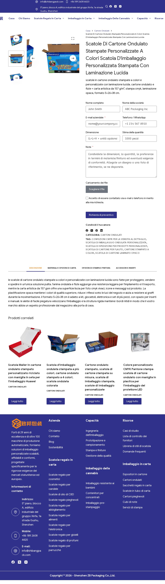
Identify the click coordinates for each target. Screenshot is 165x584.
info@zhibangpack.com (51, 1)
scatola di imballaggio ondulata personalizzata (116, 242)
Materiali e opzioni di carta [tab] (62, 268)
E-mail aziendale (94, 117)
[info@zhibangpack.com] (36, 1)
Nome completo (95, 102)
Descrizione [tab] (35, 268)
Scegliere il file (97, 189)
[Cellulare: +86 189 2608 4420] (15, 536)
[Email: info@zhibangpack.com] (15, 551)
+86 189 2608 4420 (80, 1)
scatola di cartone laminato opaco (117, 253)
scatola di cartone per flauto (104, 249)
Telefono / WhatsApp (134, 117)
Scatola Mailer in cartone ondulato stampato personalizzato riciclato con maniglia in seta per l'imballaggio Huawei (24, 373)
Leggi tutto (17, 401)
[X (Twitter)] (115, 6)
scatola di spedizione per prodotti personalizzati (116, 246)
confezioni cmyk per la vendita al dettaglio (119, 239)
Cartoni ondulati (111, 235)
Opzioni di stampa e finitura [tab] (96, 268)
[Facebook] (110, 6)
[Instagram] (120, 6)
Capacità (142, 18)
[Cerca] (106, 6)
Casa (12, 18)
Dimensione (92, 132)
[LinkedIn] (101, 230)
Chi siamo (24, 18)
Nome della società (133, 102)
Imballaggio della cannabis (114, 18)
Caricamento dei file (97, 182)
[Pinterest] (96, 230)
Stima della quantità (132, 132)
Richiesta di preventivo (101, 215)
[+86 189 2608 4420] (67, 1)
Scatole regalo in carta (47, 18)
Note (88, 147)
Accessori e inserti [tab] (126, 268)
